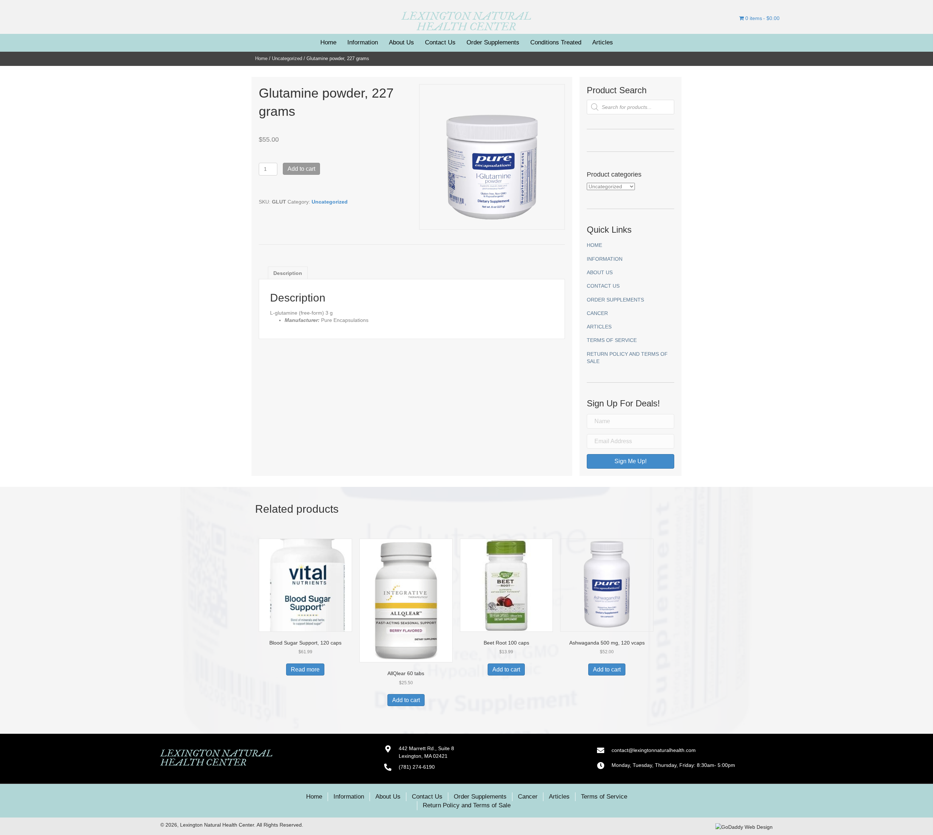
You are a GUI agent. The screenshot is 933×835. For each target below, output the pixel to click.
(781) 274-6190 (417, 767)
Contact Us (603, 286)
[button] (630, 461)
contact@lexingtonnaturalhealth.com (654, 750)
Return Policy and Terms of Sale (627, 357)
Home (261, 58)
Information (604, 259)
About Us (600, 272)
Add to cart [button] (406, 700)
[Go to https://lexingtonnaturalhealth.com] (466, 21)
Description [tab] (287, 273)
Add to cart (301, 169)
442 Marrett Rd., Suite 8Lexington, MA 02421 (426, 752)
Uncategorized (287, 58)
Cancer (597, 313)
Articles (599, 327)
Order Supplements (615, 300)
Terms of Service (612, 340)
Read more (305, 669)
